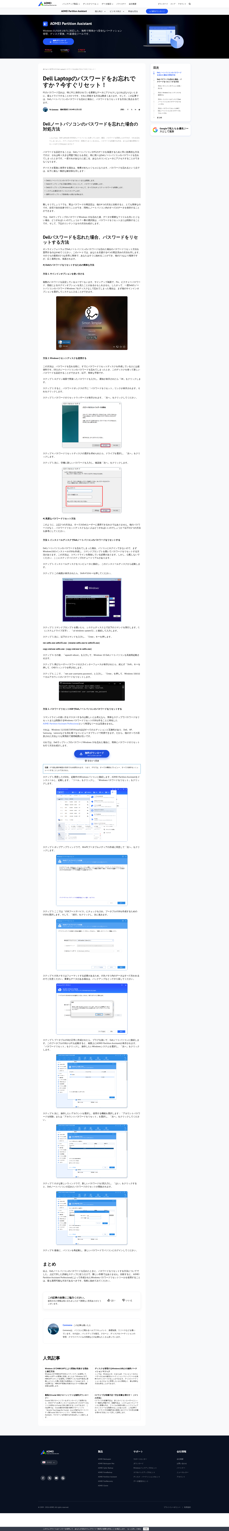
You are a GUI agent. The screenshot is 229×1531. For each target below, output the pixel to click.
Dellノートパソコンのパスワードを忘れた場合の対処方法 (169, 73)
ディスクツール (89, 4)
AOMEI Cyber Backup (105, 1468)
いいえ (129, 1300)
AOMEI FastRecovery (105, 1481)
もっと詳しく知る (134, 1529)
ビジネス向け (115, 11)
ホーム (45, 69)
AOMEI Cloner (103, 1486)
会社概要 (132, 4)
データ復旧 (106, 4)
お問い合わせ (182, 1463)
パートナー (121, 4)
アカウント (182, 4)
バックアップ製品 (70, 4)
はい (113, 1300)
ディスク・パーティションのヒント (146, 1477)
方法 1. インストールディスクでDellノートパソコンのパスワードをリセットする (169, 101)
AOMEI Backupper (104, 1459)
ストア (172, 4)
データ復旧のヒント (140, 1481)
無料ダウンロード (158, 11)
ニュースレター (182, 1472)
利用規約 (187, 1507)
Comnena (55, 109)
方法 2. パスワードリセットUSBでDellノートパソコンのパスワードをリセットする (169, 110)
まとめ (159, 117)
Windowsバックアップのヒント (145, 1468)
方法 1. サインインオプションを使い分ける (169, 87)
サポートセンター (140, 1459)
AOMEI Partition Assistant (74, 11)
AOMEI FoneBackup (105, 1472)
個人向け (99, 11)
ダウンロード (163, 4)
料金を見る (133, 11)
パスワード (52, 69)
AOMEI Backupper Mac (106, 1463)
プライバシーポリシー (172, 1507)
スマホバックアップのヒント (144, 1472)
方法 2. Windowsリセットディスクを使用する (169, 94)
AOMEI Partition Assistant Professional (61, 723)
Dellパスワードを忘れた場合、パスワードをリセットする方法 (169, 80)
